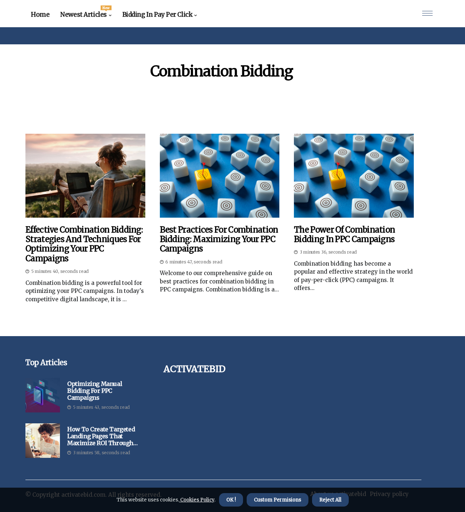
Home (40, 15)
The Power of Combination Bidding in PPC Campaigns (344, 234)
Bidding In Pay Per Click (157, 15)
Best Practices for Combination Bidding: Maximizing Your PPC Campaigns (219, 239)
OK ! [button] (231, 500)
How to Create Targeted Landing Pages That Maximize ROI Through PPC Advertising (101, 436)
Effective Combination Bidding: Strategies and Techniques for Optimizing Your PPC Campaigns (84, 244)
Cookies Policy (196, 500)
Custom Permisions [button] (277, 500)
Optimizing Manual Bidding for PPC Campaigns (94, 390)
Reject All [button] (330, 500)
